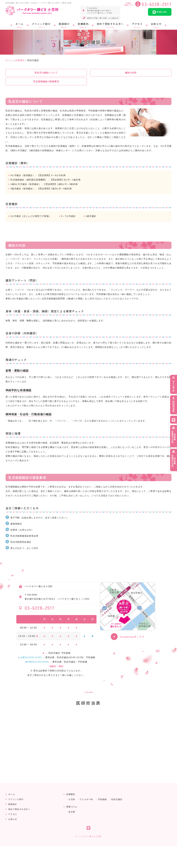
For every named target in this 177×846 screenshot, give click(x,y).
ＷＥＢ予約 (173, 386)
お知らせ (156, 25)
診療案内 (83, 25)
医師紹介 (64, 25)
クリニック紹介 (41, 25)
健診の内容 (131, 72)
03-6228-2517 (39, 607)
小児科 (71, 799)
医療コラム (71, 807)
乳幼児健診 (116, 799)
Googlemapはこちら (132, 636)
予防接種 (102, 799)
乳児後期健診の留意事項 (46, 81)
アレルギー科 (86, 799)
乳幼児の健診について (46, 72)
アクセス (137, 25)
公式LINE (161, 11)
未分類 (71, 812)
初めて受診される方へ (110, 25)
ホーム (19, 25)
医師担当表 (173, 406)
